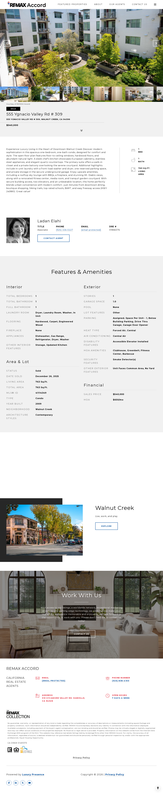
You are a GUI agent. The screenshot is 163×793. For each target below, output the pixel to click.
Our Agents (117, 4)
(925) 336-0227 (64, 230)
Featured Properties (72, 4)
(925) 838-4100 (120, 681)
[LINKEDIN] (15, 782)
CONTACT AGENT (53, 238)
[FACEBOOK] (8, 782)
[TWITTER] (22, 782)
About (98, 4)
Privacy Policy (81, 757)
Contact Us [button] (81, 634)
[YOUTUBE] (29, 782)
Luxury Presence (33, 774)
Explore (106, 526)
